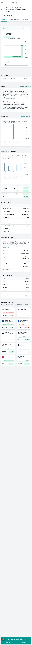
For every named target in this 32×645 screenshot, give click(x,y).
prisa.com (26, 261)
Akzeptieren (23, 642)
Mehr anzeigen (6, 247)
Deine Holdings (14, 19)
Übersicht (4, 19)
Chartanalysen (7, 62)
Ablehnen (8, 642)
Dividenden (25, 19)
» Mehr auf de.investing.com (9, 98)
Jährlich (28, 151)
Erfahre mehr (24, 639)
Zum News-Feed (24, 86)
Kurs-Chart (8, 28)
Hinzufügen (7, 15)
